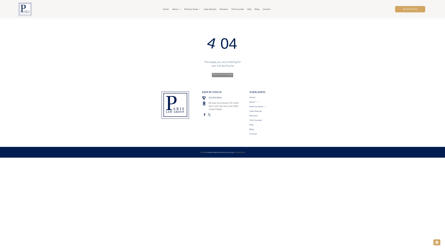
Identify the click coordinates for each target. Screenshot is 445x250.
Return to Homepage (222, 74)
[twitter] (209, 115)
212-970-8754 (215, 97)
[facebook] (204, 115)
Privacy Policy (240, 152)
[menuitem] (166, 9)
